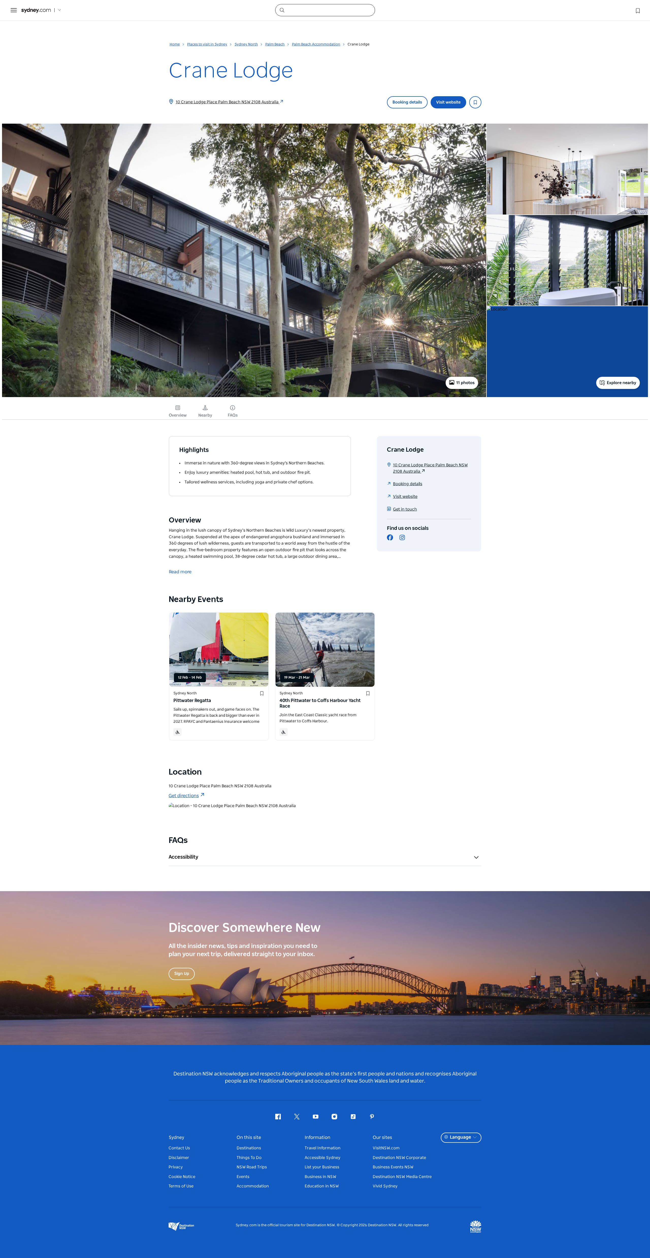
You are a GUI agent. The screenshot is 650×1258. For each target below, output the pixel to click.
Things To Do (249, 1158)
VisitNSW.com (386, 1148)
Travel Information (322, 1148)
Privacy (176, 1167)
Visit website (448, 102)
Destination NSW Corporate (399, 1158)
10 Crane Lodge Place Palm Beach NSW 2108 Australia (228, 102)
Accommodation (253, 1186)
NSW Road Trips (252, 1167)
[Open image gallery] (244, 396)
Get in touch (405, 509)
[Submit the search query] (281, 9)
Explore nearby (621, 383)
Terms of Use (181, 1186)
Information (317, 1137)
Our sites (382, 1137)
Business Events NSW (393, 1167)
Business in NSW (320, 1177)
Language (460, 1137)
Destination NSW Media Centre (402, 1177)
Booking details (407, 102)
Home (175, 44)
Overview (178, 415)
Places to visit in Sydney (207, 44)
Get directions (184, 796)
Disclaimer (179, 1158)
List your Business (322, 1167)
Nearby (205, 415)
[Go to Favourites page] (637, 10)
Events (243, 1177)
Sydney (176, 1137)
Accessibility (183, 857)
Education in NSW (322, 1186)
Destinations (249, 1148)
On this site (249, 1137)
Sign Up (181, 974)
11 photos (465, 383)
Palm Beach (275, 44)
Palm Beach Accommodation (316, 44)
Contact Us (179, 1148)
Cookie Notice (182, 1177)
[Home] (36, 10)
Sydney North (246, 44)
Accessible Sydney (322, 1158)
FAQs (233, 415)
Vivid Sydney (385, 1186)
